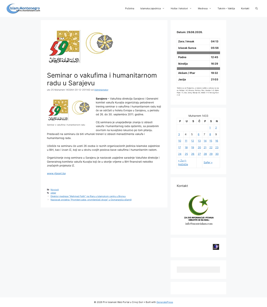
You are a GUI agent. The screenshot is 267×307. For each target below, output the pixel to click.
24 (179, 154)
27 (199, 154)
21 (205, 147)
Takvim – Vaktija (226, 8)
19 (192, 147)
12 (192, 140)
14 (205, 140)
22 (210, 147)
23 (216, 147)
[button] (256, 8)
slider (53, 193)
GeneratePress (165, 302)
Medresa (203, 8)
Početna (129, 8)
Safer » (208, 162)
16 (216, 140)
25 (186, 154)
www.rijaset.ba (56, 173)
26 (192, 154)
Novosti (55, 189)
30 (217, 154)
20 (199, 147)
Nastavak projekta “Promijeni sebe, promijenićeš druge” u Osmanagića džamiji (91, 199)
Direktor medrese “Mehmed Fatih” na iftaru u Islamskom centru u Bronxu (88, 196)
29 (211, 154)
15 (210, 140)
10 (179, 140)
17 (179, 147)
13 (199, 140)
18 (186, 147)
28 (205, 154)
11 (186, 140)
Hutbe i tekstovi (179, 8)
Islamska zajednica (150, 8)
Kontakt (245, 8)
